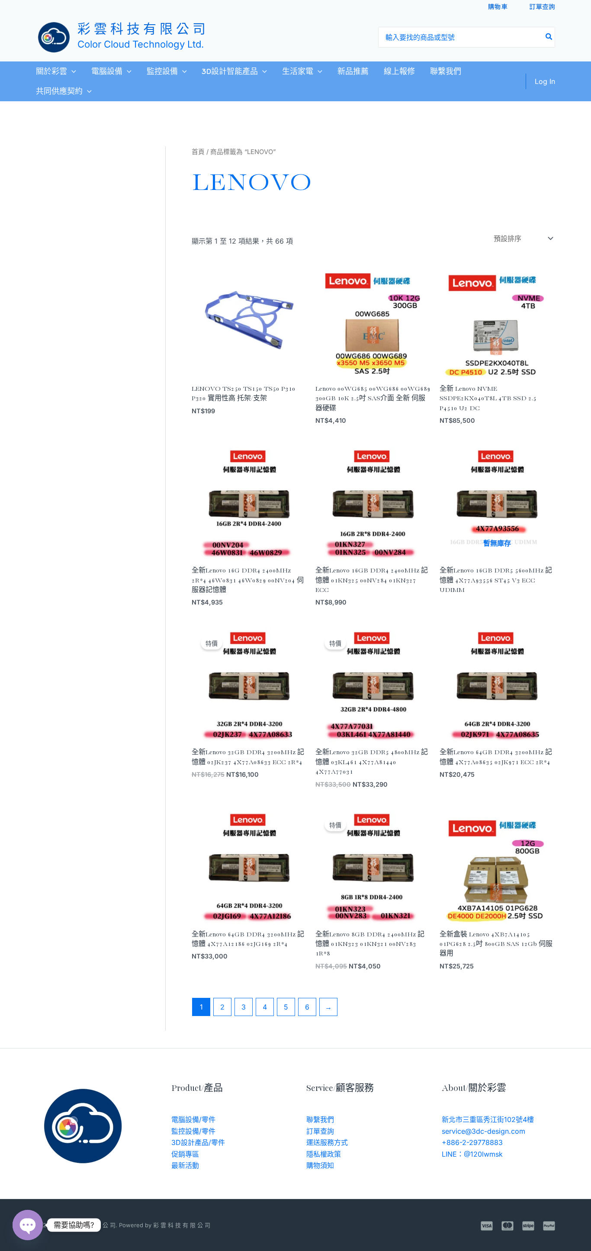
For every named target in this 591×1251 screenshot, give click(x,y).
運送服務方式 (327, 1142)
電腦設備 (106, 71)
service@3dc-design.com (483, 1131)
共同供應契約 (59, 91)
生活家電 (297, 71)
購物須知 (320, 1165)
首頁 (198, 152)
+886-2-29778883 (472, 1142)
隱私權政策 (323, 1154)
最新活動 (185, 1165)
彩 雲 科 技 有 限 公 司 (141, 30)
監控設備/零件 (193, 1131)
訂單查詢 (542, 6)
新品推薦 (353, 71)
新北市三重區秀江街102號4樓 (488, 1119)
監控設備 (162, 71)
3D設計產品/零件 (198, 1142)
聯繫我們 (445, 71)
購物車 (497, 6)
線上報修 (399, 71)
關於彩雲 (51, 71)
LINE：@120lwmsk (472, 1154)
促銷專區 (185, 1154)
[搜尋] (549, 37)
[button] (71, 71)
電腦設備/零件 (193, 1119)
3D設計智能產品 (230, 71)
